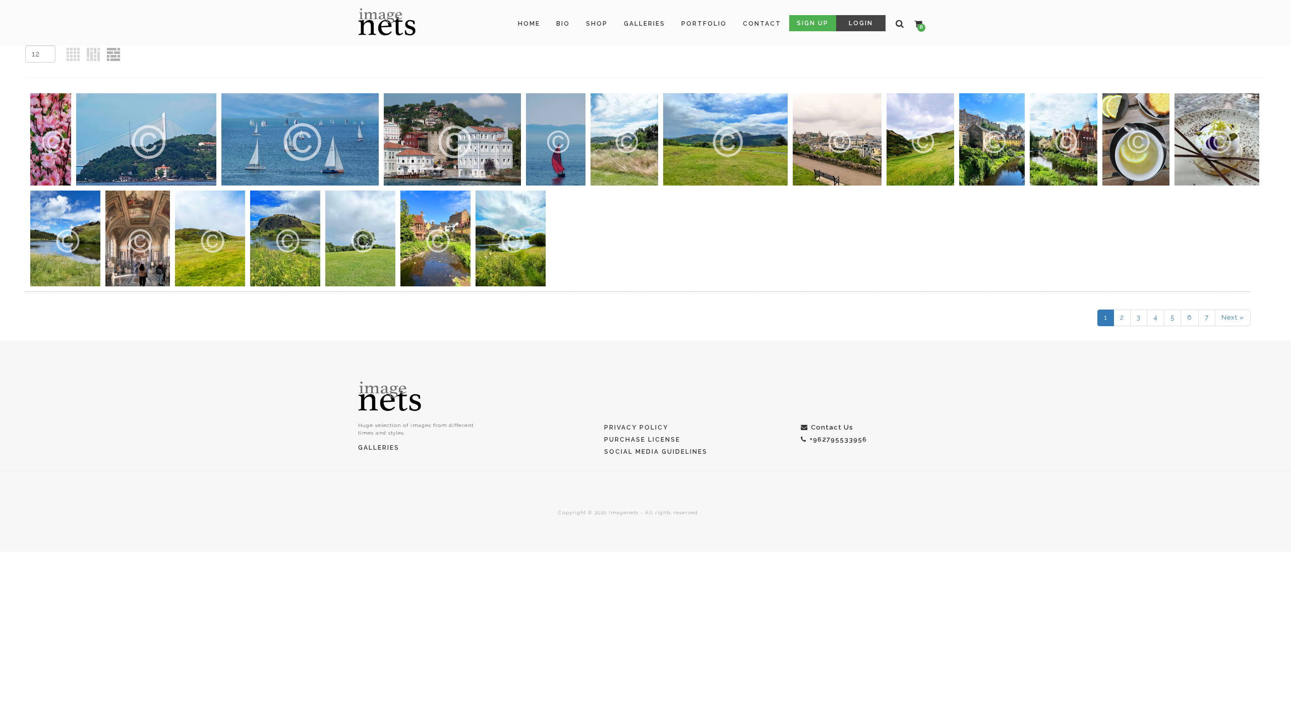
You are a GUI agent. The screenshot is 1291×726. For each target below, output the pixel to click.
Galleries (644, 23)
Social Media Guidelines (656, 451)
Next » (1232, 317)
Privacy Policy (636, 427)
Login (861, 23)
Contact (762, 23)
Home (529, 23)
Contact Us (832, 427)
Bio (563, 23)
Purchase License (642, 439)
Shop (597, 23)
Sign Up (813, 23)
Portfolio (704, 23)
